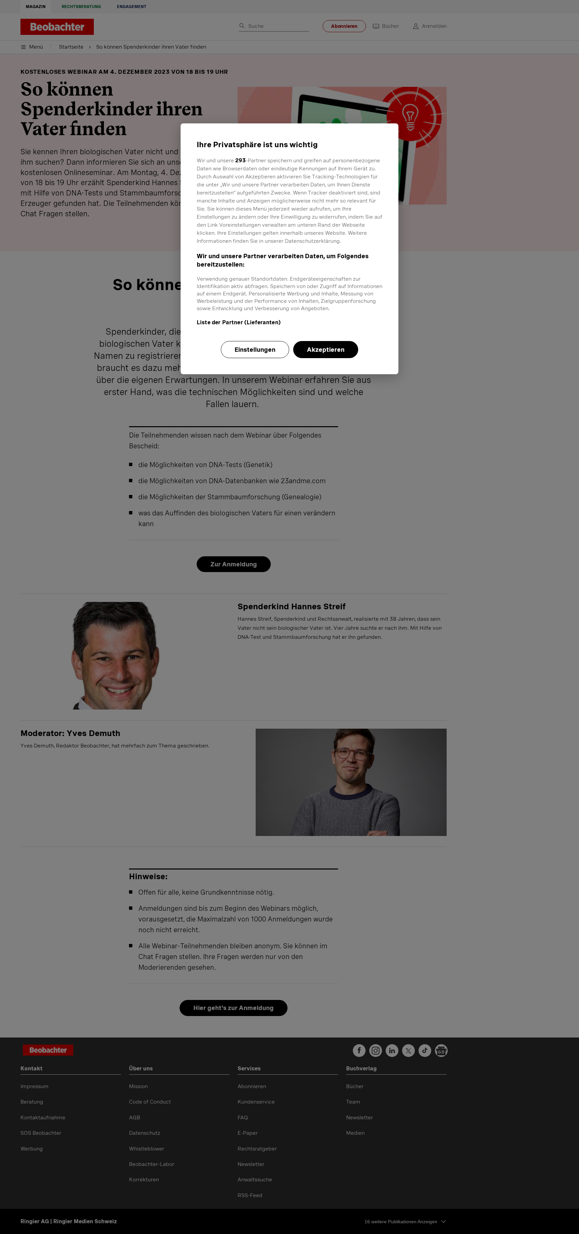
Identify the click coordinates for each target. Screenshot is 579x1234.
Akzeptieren (325, 349)
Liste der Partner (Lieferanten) (239, 322)
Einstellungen (255, 349)
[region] (289, 248)
